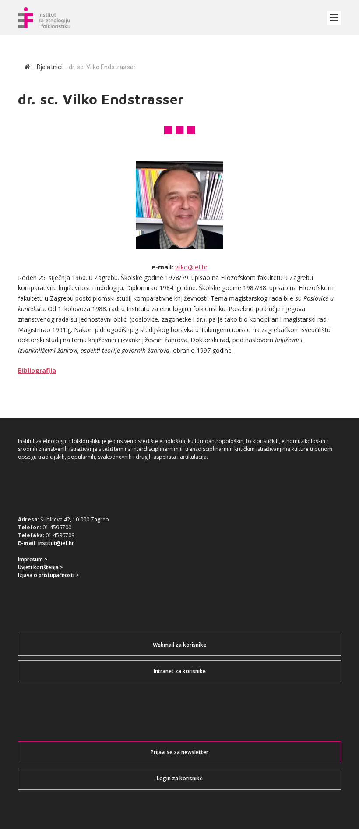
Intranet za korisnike (180, 671)
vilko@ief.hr (191, 267)
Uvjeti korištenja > (40, 567)
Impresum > (32, 559)
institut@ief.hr (56, 543)
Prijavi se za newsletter (179, 752)
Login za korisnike (180, 778)
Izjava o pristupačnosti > (48, 575)
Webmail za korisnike (179, 644)
